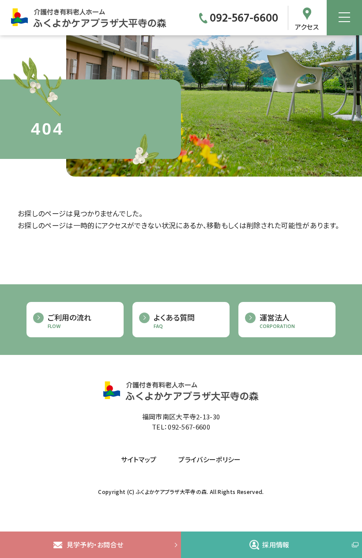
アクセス (307, 26)
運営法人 (277, 321)
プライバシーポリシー (209, 459)
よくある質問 (174, 321)
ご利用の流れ (69, 321)
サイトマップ (138, 459)
